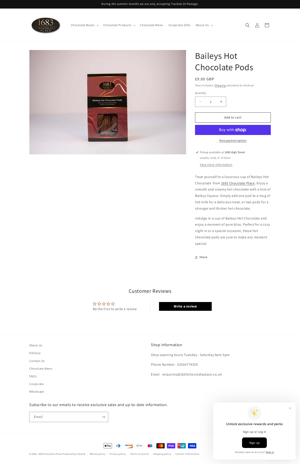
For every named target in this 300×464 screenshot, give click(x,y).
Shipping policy (162, 453)
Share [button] (203, 257)
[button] (84, 25)
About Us (35, 345)
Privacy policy (118, 453)
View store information (216, 165)
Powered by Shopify (74, 453)
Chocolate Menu (40, 368)
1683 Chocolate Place (238, 183)
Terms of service (139, 453)
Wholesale (36, 392)
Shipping (220, 85)
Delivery (35, 353)
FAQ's (33, 376)
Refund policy (97, 453)
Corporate (36, 384)
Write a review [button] (185, 306)
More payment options (232, 140)
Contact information (187, 453)
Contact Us (37, 361)
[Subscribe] (103, 417)
